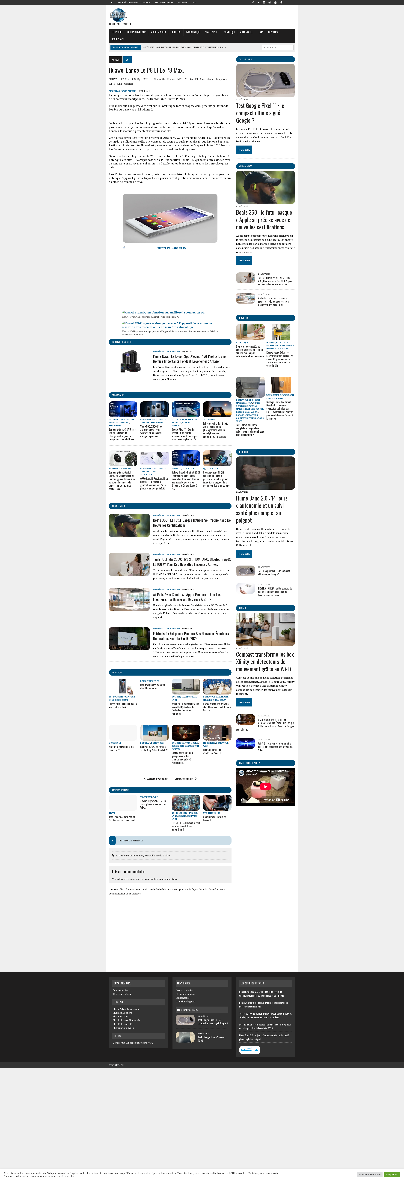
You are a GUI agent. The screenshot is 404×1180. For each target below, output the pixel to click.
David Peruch (129, 91)
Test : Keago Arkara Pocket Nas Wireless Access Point (122, 818)
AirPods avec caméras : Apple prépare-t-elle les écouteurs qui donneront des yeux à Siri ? (186, 596)
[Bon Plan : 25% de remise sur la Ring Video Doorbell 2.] (154, 738)
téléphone (221, 79)
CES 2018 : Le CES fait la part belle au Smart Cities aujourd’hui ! (186, 826)
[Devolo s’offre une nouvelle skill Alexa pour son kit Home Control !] (217, 692)
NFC (179, 79)
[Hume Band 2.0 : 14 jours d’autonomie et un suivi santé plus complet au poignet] (265, 487)
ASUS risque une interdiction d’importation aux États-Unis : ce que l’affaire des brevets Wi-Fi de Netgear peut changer (265, 724)
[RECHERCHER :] (278, 47)
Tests (260, 32)
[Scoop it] (292, 2)
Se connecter (120, 990)
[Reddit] (269, 2)
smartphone (207, 79)
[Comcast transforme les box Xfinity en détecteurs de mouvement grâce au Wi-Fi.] (265, 643)
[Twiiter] (258, 2)
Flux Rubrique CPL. (123, 1024)
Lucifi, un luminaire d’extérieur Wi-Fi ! (212, 751)
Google (186, 422)
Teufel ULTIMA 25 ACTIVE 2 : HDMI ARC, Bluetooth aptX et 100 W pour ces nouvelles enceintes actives (192, 561)
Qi (204, 468)
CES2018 (182, 816)
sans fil (194, 79)
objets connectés (136, 32)
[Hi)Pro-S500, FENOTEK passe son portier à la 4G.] (123, 692)
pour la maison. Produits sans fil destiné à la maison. (280, 345)
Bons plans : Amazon (164, 2)
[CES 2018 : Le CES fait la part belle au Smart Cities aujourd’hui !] (186, 808)
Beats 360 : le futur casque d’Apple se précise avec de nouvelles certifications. (192, 522)
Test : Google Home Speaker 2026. (211, 1039)
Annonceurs (183, 997)
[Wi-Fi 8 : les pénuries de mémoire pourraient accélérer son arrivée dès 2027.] (245, 746)
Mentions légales (185, 1001)
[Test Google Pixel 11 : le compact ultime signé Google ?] (265, 95)
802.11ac (125, 79)
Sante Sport (212, 32)
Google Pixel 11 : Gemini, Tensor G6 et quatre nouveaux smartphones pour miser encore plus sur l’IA (185, 434)
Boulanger (182, 2)
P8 (185, 79)
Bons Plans (117, 39)
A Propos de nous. (186, 993)
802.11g (136, 79)
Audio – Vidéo (158, 32)
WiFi (119, 83)
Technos (146, 2)
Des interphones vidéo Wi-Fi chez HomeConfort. (153, 686)
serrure (207, 700)
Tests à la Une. (246, 59)
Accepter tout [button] (392, 1174)
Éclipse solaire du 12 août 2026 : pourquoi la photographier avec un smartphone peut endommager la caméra (215, 430)
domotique (117, 672)
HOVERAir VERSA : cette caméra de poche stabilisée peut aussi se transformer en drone (275, 592)
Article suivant (184, 778)
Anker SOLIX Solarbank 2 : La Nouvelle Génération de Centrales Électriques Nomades (185, 708)
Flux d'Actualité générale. (126, 1008)
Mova (249, 403)
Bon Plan (145, 743)
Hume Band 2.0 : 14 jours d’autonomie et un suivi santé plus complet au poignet (262, 509)
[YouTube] (275, 2)
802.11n (147, 79)
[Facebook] (252, 2)
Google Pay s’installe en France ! (214, 818)
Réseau (242, 608)
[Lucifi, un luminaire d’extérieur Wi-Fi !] (217, 738)
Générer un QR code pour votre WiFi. (133, 1042)
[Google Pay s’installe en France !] (217, 808)
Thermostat (219, 700)
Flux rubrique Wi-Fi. (123, 1027)
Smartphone (118, 395)
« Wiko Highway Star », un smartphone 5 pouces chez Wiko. (153, 804)
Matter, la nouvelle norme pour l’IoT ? (121, 748)
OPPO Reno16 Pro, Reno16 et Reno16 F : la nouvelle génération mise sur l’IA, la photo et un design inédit (154, 483)
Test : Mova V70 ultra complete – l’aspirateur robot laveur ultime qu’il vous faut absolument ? (250, 430)
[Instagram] (264, 2)
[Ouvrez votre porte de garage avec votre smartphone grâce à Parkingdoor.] (186, 738)
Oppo (154, 471)
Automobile (246, 32)
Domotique (229, 32)
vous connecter (134, 879)
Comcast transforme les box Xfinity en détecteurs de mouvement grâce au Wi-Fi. (265, 661)
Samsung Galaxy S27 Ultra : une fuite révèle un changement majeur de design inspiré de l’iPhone (122, 434)
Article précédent (157, 778)
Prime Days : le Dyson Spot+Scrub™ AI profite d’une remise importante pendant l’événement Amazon (189, 358)
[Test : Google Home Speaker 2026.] (185, 1040)
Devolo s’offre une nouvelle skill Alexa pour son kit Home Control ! (217, 707)
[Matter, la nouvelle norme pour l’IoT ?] (123, 738)
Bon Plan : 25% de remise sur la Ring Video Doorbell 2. (154, 748)
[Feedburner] (286, 2)
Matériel (241, 403)
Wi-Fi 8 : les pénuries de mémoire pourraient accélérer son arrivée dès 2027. (276, 747)
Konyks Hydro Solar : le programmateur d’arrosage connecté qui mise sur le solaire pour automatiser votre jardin (279, 359)
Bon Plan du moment (121, 342)
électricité (191, 697)
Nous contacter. (185, 990)
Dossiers (273, 32)
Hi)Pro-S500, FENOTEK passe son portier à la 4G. (123, 705)
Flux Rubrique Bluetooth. (126, 1020)
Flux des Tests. (121, 1016)
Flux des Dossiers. (122, 1012)
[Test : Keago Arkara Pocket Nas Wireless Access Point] (123, 808)
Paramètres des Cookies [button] (370, 1174)
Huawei (171, 79)
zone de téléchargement (127, 2)
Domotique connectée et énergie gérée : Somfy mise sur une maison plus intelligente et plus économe (250, 351)
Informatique (193, 32)
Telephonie (116, 32)
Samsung (124, 422)
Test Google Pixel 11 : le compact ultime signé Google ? (260, 112)
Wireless (128, 83)
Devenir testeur (122, 993)
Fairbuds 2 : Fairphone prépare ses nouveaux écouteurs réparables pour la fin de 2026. (191, 636)
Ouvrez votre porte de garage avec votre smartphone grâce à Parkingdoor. (182, 757)
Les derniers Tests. (187, 1010)
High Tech (176, 32)
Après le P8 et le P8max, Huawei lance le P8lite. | (143, 855)
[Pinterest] (281, 2)
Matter (280, 398)
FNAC (194, 2)
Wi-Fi (112, 83)
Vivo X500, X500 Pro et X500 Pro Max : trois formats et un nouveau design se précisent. (151, 431)
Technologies (256, 418)
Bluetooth (159, 79)
